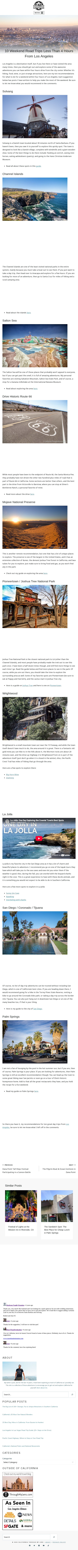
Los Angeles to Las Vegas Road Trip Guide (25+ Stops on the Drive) (26, 1430)
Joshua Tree (27, 685)
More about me (42, 1388)
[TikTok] (48, 1545)
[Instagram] (39, 1545)
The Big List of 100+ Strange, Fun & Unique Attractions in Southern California (30, 1406)
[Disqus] (39, 1274)
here (29, 312)
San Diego (37, 1008)
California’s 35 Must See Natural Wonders (17, 1414)
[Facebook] (29, 1545)
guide (38, 166)
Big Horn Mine (12, 774)
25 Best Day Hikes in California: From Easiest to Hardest (23, 1422)
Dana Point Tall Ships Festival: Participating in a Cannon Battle (16, 1169)
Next (70, 1214)
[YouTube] (43, 1545)
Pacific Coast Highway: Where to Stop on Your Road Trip (22, 1438)
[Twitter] (34, 1545)
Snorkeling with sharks (16, 900)
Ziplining (10, 778)
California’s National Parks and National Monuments (21, 1446)
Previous (7, 1214)
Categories (7, 1458)
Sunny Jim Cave (12, 893)
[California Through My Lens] (39, 6)
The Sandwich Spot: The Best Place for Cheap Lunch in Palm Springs (57, 1230)
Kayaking (10, 896)
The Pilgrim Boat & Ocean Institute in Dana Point (59, 1169)
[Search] (72, 1394)
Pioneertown (55, 685)
